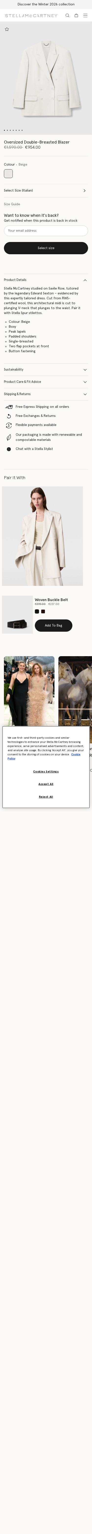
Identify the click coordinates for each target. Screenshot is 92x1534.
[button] (46, 78)
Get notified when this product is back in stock (41, 220)
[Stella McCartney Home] (31, 15)
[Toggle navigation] (85, 15)
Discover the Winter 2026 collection (46, 4)
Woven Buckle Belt (51, 600)
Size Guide (12, 204)
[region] (46, 767)
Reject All (46, 797)
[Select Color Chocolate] (43, 611)
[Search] (67, 15)
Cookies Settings (46, 771)
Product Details (15, 280)
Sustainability (13, 369)
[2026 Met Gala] (29, 699)
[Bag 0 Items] (76, 15)
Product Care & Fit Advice (22, 382)
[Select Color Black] (37, 611)
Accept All (46, 784)
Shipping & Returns (17, 394)
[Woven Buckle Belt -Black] (17, 615)
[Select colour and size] (7, 29)
